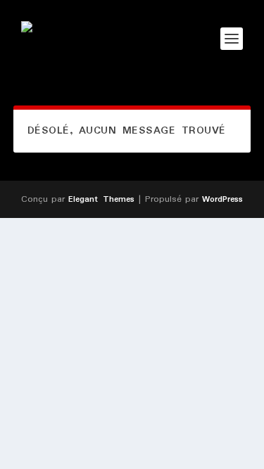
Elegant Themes (101, 199)
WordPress (222, 199)
